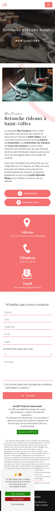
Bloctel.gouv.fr (39, 481)
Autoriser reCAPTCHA (27, 432)
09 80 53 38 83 (27, 261)
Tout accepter (18, 493)
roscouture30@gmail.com (27, 287)
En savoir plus (30, 193)
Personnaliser (17, 504)
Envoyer (30, 395)
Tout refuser (18, 499)
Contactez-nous (30, 202)
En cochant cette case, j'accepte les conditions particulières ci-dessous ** (28, 386)
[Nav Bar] (48, 4)
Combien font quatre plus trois (18, 349)
